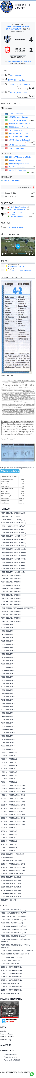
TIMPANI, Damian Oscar (17, 80)
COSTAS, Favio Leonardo (18, 133)
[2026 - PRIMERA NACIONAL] (18, 896)
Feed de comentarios (7, 1037)
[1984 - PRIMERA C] (18, 742)
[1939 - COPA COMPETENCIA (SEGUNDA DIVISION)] (18, 946)
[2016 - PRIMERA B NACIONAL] (18, 860)
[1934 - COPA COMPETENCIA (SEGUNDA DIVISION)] (18, 940)
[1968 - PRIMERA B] (18, 687)
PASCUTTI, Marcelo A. (17, 167)
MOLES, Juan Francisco (17, 145)
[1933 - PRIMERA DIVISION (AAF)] (18, 568)
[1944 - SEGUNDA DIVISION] (18, 605)
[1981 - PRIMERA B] (18, 729)
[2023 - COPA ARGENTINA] (18, 993)
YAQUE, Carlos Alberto (17, 148)
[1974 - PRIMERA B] (18, 706)
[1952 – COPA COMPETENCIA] (18, 960)
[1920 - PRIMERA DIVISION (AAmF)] (18, 523)
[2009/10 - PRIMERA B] (18, 828)
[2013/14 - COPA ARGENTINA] (18, 973)
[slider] (7, 254)
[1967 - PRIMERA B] (18, 683)
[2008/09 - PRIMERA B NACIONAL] (18, 824)
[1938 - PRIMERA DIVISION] (18, 585)
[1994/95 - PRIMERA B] (18, 778)
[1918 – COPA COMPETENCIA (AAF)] (18, 913)
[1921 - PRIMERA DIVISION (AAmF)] (18, 529)
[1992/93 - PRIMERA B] (18, 772)
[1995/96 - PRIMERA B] (18, 782)
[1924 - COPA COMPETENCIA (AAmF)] (18, 926)
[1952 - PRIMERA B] (18, 634)
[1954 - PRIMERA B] (18, 641)
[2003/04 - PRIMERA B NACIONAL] (18, 808)
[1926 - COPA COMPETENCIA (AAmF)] (18, 932)
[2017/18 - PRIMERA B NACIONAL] (18, 867)
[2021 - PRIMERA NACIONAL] (18, 880)
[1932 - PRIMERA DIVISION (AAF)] (18, 565)
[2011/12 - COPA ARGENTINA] (18, 967)
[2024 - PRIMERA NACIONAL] (18, 890)
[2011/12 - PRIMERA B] (18, 837)
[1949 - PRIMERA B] (18, 624)
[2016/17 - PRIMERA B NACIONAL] (18, 864)
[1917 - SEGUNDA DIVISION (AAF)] (18, 513)
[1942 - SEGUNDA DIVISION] (18, 598)
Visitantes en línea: (10, 1054)
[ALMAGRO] (18, 39)
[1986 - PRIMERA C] (18, 749)
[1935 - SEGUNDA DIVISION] (18, 575)
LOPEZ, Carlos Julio (16, 114)
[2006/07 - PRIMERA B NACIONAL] (18, 818)
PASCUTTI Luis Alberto (12, 180)
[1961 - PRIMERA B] (18, 664)
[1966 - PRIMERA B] (18, 680)
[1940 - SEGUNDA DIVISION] (18, 591)
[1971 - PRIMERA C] (18, 696)
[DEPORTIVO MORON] (18, 49)
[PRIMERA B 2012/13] (18, 900)
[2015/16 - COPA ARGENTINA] (18, 980)
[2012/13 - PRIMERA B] (18, 841)
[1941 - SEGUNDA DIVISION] (18, 595)
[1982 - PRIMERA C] (18, 732)
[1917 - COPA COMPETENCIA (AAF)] (18, 909)
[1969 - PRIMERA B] (18, 690)
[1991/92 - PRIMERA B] (18, 769)
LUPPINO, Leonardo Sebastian (19, 84)
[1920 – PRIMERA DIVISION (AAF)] (18, 526)
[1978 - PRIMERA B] (18, 719)
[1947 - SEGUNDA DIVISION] (18, 618)
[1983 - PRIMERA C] (18, 736)
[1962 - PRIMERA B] (18, 667)
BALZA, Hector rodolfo (17, 160)
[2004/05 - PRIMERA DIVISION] (18, 811)
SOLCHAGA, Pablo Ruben (17, 93)
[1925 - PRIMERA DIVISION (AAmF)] (18, 542)
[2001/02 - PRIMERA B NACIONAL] (18, 801)
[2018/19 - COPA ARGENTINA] (18, 990)
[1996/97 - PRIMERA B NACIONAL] (18, 785)
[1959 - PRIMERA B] (18, 657)
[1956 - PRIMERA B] (18, 647)
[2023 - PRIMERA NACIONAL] (18, 887)
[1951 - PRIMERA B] (18, 631)
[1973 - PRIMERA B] (18, 703)
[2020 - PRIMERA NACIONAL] (18, 877)
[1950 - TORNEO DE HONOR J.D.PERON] (18, 954)
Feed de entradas (6, 1034)
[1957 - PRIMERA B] (18, 650)
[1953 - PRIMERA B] (18, 637)
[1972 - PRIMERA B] (18, 700)
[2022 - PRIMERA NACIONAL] (18, 883)
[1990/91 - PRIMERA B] (18, 765)
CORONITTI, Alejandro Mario (20, 157)
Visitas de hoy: (9, 1057)
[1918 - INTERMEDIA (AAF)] (18, 516)
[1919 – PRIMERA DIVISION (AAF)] (18, 519)
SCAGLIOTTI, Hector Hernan (19, 124)
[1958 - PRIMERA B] (18, 654)
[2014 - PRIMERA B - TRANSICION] (18, 854)
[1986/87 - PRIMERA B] (18, 752)
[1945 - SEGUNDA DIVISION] (18, 611)
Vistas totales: (9, 1060)
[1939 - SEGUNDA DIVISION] (18, 588)
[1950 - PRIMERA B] (18, 627)
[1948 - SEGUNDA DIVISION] (18, 621)
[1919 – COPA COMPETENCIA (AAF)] (18, 916)
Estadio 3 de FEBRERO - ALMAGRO (19, 61)
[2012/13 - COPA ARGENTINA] (18, 970)
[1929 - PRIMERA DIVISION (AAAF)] (18, 555)
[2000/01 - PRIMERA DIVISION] (18, 798)
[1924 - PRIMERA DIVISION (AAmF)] (18, 539)
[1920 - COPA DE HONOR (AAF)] (18, 923)
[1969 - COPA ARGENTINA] (18, 963)
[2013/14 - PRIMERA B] (18, 851)
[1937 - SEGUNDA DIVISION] (18, 582)
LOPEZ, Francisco (14, 76)
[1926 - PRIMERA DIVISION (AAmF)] (18, 545)
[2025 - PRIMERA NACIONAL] (18, 893)
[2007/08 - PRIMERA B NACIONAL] (18, 821)
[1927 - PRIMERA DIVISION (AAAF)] (18, 549)
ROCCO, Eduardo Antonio (18, 127)
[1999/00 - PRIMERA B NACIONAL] (18, 795)
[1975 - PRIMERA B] (18, 709)
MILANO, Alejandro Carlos (19, 163)
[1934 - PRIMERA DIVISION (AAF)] (18, 572)
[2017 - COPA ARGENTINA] (18, 983)
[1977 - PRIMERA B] (18, 716)
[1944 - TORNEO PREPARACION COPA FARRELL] (18, 608)
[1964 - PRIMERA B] (18, 673)
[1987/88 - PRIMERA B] (18, 755)
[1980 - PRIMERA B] (18, 726)
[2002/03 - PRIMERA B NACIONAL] (18, 805)
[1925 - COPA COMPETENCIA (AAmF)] (18, 929)
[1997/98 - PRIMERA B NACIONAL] (18, 788)
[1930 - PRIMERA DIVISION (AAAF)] (18, 559)
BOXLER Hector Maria (15, 227)
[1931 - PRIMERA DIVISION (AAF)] (18, 562)
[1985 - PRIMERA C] (18, 746)
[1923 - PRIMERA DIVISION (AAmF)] (18, 536)
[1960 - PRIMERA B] (18, 660)
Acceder (3, 1031)
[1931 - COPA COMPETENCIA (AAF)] (18, 936)
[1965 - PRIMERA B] (18, 677)
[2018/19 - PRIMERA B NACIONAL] (18, 870)
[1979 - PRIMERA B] (18, 723)
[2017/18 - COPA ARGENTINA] (18, 986)
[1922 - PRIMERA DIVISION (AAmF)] (18, 532)
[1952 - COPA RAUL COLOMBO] (18, 957)
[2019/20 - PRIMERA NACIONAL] (18, 873)
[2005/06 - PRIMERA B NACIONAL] (18, 814)
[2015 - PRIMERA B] (18, 857)
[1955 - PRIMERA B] (18, 644)
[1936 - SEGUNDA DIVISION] (18, 578)
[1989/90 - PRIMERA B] (18, 762)
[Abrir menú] (34, 6)
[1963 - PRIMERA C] (18, 670)
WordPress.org (5, 1040)
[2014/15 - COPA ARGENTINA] (18, 977)
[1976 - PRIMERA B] (18, 713)
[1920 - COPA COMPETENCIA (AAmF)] (18, 919)
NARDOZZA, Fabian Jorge (18, 137)
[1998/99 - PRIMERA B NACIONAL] (18, 791)
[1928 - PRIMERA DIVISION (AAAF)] (18, 552)
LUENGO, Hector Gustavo (18, 117)
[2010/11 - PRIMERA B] (18, 834)
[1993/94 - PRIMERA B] (18, 775)
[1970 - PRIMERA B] (18, 693)
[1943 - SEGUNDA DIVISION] (18, 601)
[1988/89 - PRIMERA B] (18, 759)
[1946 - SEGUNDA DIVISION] (18, 614)
